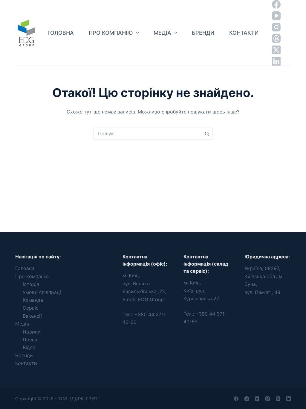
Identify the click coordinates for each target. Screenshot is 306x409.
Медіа (162, 33)
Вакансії (32, 316)
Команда (33, 300)
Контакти (243, 33)
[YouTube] (276, 15)
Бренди (203, 33)
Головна (61, 33)
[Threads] (276, 38)
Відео (29, 347)
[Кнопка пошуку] (206, 133)
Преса (30, 340)
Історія (31, 284)
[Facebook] (276, 4)
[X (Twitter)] (276, 50)
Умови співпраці (42, 292)
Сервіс (31, 308)
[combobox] (147, 134)
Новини (32, 332)
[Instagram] (276, 27)
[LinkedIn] (276, 61)
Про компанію (111, 33)
